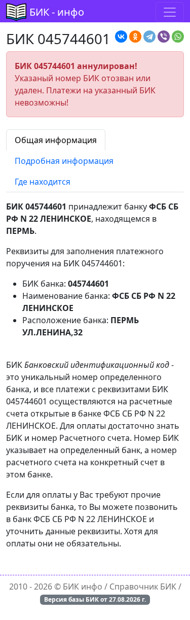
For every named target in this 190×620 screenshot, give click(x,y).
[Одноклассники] (135, 36)
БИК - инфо (56, 12)
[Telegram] (149, 36)
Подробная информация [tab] (64, 160)
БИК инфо (82, 586)
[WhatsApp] (178, 36)
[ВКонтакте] (121, 36)
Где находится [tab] (42, 181)
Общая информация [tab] (56, 140)
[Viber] (164, 36)
